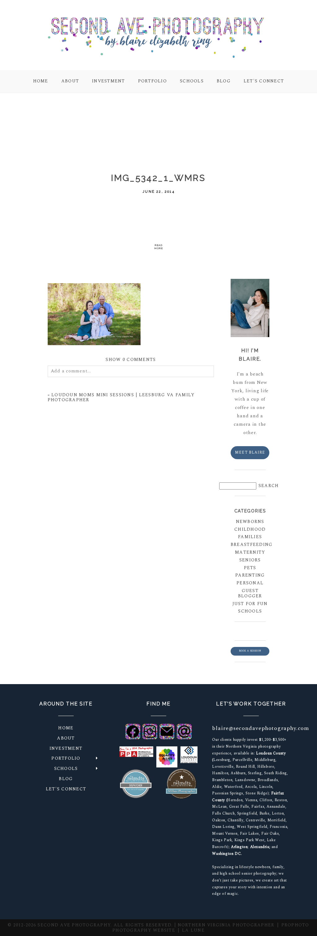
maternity (250, 552)
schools (250, 611)
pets (250, 568)
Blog (224, 81)
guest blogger (250, 593)
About (70, 81)
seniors (250, 560)
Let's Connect (264, 81)
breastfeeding (250, 544)
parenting (250, 575)
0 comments (131, 359)
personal (250, 583)
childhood (250, 529)
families (250, 537)
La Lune (193, 930)
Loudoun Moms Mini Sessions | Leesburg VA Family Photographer (121, 397)
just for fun (250, 603)
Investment (108, 81)
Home (40, 81)
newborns (250, 521)
